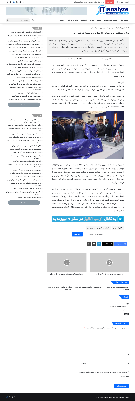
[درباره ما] (13, 2)
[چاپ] (89, 244)
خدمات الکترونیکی (111, 20)
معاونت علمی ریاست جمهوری (97, 228)
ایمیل (127, 363)
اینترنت (92, 20)
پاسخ (126, 314)
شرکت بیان (117, 228)
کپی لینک (77, 234)
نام (128, 354)
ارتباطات (84, 20)
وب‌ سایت (83, 363)
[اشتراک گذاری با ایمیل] (94, 244)
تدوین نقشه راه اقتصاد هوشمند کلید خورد (88, 287)
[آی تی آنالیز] (112, 10)
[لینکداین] (99, 244)
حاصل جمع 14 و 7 (124, 376)
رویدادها (62, 20)
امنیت (99, 20)
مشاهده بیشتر (24, 104)
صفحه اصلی (124, 20)
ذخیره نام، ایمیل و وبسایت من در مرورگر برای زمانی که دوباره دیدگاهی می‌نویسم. (103, 372)
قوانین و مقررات (73, 20)
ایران (122, 28)
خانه (126, 28)
